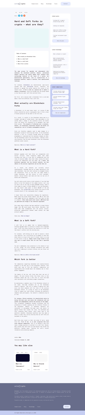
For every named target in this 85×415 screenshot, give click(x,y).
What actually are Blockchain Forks (26, 56)
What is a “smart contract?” (28, 144)
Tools (55, 3)
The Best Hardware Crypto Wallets (59, 97)
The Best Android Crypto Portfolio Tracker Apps (59, 92)
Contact (66, 3)
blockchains (27, 85)
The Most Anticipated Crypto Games (60, 36)
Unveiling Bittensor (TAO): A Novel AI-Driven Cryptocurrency (60, 66)
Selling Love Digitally (58, 25)
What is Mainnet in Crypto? (59, 54)
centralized (30, 86)
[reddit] (24, 16)
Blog (42, 3)
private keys (27, 189)
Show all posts (60, 40)
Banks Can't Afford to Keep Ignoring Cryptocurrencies (59, 30)
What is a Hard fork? (23, 59)
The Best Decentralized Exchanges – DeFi (58, 102)
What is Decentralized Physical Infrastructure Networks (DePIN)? (59, 59)
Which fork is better (23, 63)
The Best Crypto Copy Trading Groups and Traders (60, 108)
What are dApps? (25, 216)
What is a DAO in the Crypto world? (30, 254)
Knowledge (49, 3)
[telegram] (22, 16)
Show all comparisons (60, 112)
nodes (26, 159)
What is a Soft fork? (23, 61)
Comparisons (35, 3)
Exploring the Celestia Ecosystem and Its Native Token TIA (59, 72)
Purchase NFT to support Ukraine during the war (59, 21)
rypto (19, 4)
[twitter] (19, 16)
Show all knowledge (60, 78)
